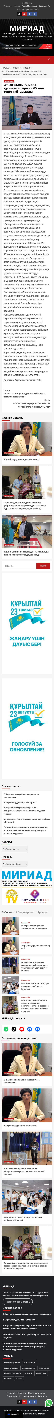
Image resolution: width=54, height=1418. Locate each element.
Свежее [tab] (9, 912)
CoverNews (26, 1413)
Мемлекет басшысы (12, 1373)
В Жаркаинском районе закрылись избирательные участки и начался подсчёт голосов (24, 810)
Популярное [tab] (25, 912)
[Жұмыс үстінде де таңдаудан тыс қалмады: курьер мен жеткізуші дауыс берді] (27, 531)
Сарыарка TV (44, 6)
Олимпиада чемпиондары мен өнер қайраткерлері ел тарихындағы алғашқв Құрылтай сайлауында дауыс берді (25, 506)
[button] (4, 59)
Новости (16, 6)
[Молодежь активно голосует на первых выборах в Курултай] (10, 985)
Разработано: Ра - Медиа (18, 1301)
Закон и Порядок (11, 1368)
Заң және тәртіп (28, 1368)
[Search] (49, 59)
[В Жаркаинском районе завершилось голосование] (10, 925)
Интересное (44, 1368)
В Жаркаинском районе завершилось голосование (21, 795)
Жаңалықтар (9, 81)
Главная (7, 6)
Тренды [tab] (42, 912)
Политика (8, 1379)
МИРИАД (27, 28)
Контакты (34, 9)
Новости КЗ (25, 923)
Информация (23, 9)
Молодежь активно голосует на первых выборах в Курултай (27, 820)
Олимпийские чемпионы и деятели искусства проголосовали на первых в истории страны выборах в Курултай (25, 830)
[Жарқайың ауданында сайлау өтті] (27, 439)
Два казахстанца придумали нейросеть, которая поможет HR (24, 393)
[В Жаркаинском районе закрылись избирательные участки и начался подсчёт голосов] (10, 965)
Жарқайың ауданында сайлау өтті (21, 459)
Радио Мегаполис (29, 6)
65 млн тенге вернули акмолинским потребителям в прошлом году (31, 403)
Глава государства (12, 1363)
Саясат (19, 1379)
